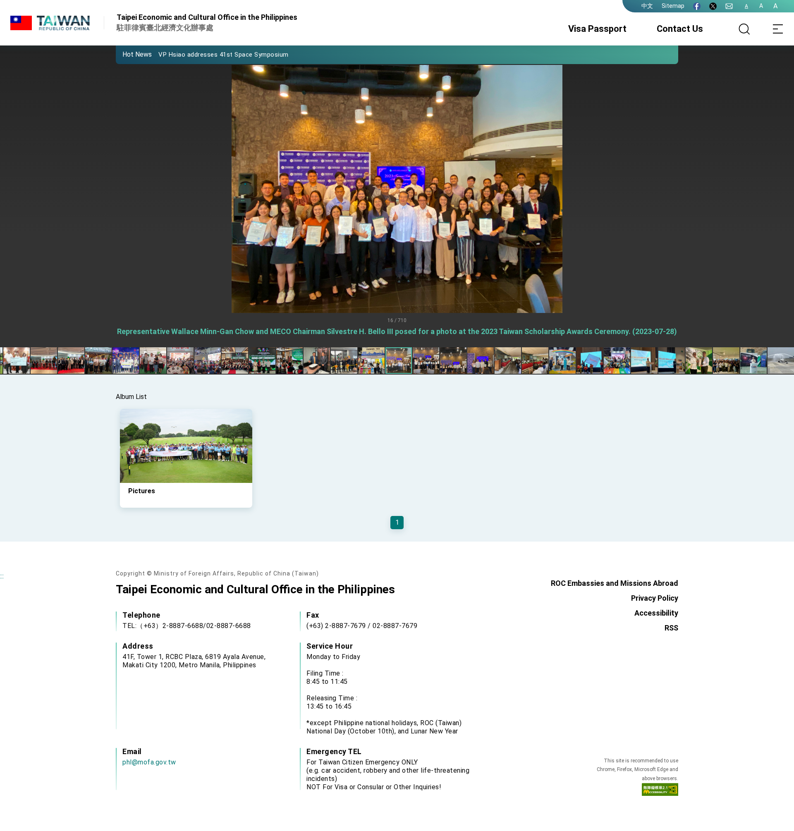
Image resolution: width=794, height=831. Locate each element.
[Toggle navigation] (777, 28)
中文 (647, 5)
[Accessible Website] (660, 791)
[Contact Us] (729, 6)
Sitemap (673, 5)
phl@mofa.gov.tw (149, 762)
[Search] (744, 28)
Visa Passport (597, 29)
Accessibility (656, 613)
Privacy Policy (654, 598)
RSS (671, 627)
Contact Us (680, 29)
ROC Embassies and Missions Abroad (614, 583)
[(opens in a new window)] (697, 6)
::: (2, 576)
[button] (128, 54)
